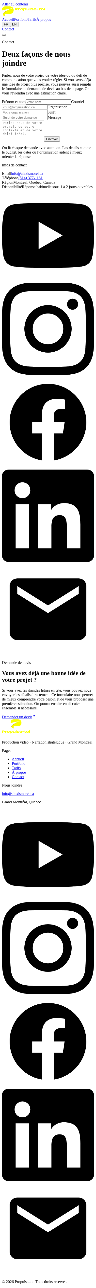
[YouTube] (48, 280)
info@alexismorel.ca (27, 173)
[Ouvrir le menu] (4, 35)
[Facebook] (48, 467)
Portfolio (21, 19)
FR (6, 24)
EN (14, 24)
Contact (8, 29)
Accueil (8, 19)
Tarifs (32, 19)
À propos (43, 19)
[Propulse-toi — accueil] (23, 15)
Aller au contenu (15, 4)
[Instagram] (48, 374)
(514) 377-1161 (30, 178)
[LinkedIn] (48, 561)
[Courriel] (48, 654)
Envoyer (52, 139)
